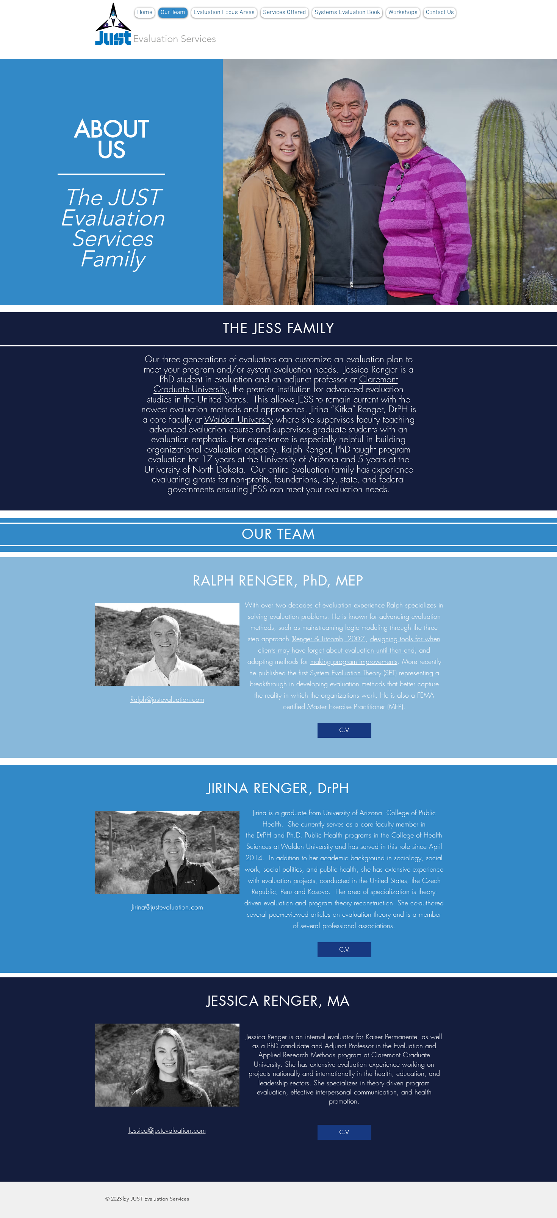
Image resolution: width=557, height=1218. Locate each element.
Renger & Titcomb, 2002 (328, 638)
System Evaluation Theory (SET (352, 672)
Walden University (238, 419)
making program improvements (353, 661)
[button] (224, 13)
